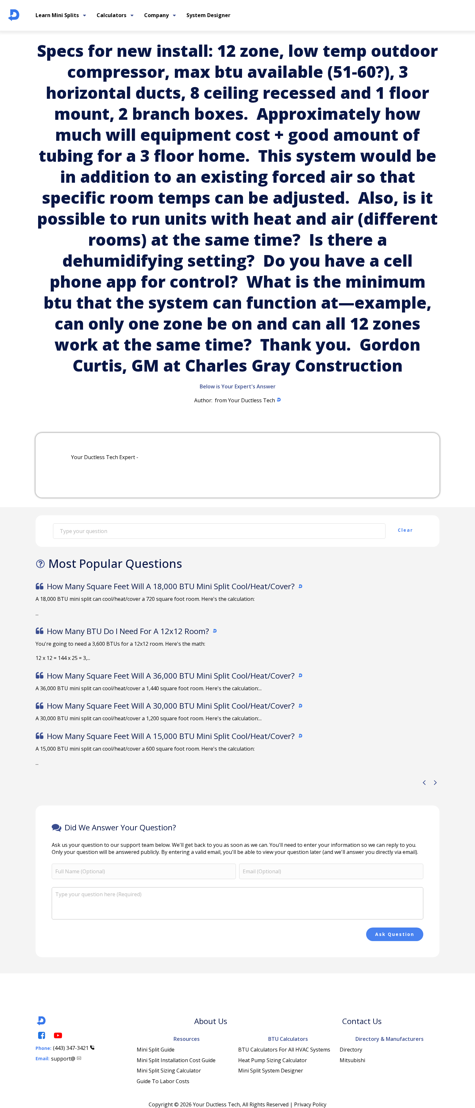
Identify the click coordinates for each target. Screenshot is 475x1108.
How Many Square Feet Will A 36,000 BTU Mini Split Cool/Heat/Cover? (171, 675)
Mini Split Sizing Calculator (169, 1070)
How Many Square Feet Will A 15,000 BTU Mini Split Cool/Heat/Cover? (171, 736)
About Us (210, 1021)
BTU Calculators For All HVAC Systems (284, 1049)
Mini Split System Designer (270, 1070)
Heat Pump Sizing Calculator (272, 1060)
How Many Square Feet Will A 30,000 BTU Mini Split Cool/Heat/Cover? (171, 705)
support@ (63, 1058)
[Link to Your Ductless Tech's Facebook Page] (41, 1035)
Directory (351, 1049)
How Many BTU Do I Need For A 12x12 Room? (128, 631)
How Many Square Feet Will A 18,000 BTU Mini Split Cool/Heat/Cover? (171, 586)
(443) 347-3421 (71, 1048)
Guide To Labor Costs (163, 1081)
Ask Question (394, 934)
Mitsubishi (352, 1060)
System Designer (208, 15)
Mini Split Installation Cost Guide (176, 1060)
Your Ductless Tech (251, 400)
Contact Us (362, 1021)
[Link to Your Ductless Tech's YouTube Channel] (57, 1035)
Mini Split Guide (155, 1049)
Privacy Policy (310, 1104)
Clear (405, 530)
